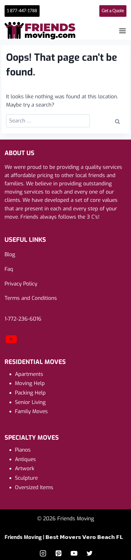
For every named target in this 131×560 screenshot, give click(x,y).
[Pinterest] (58, 553)
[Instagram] (43, 553)
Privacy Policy (21, 283)
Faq (9, 269)
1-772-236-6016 (23, 318)
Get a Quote (113, 11)
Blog (10, 254)
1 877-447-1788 (22, 11)
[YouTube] (11, 344)
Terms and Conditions (31, 298)
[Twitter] (89, 553)
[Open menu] (122, 31)
